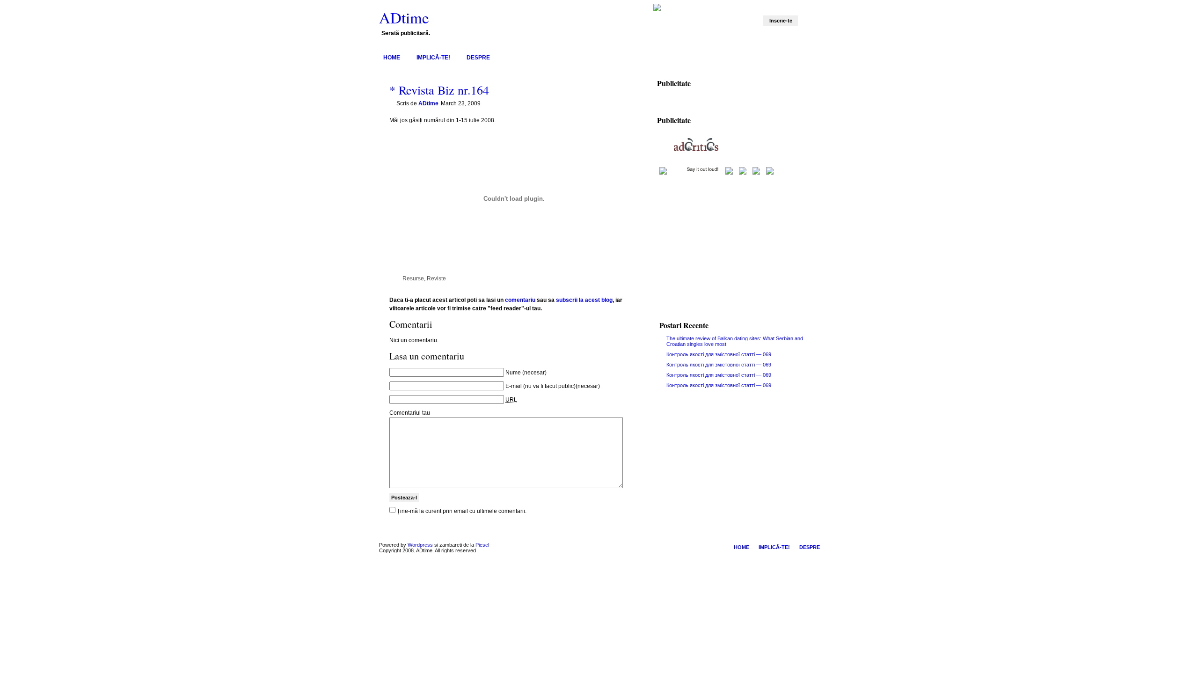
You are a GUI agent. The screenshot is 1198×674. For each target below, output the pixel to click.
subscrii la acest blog (584, 300)
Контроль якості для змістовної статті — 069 (718, 354)
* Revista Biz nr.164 (439, 90)
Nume (513, 372)
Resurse (413, 278)
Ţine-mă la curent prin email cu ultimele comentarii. (461, 511)
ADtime (404, 17)
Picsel (482, 545)
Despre (478, 57)
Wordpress (420, 545)
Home (391, 57)
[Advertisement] (735, 241)
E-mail (513, 386)
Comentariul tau (409, 413)
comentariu (520, 300)
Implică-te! (433, 57)
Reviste (436, 278)
